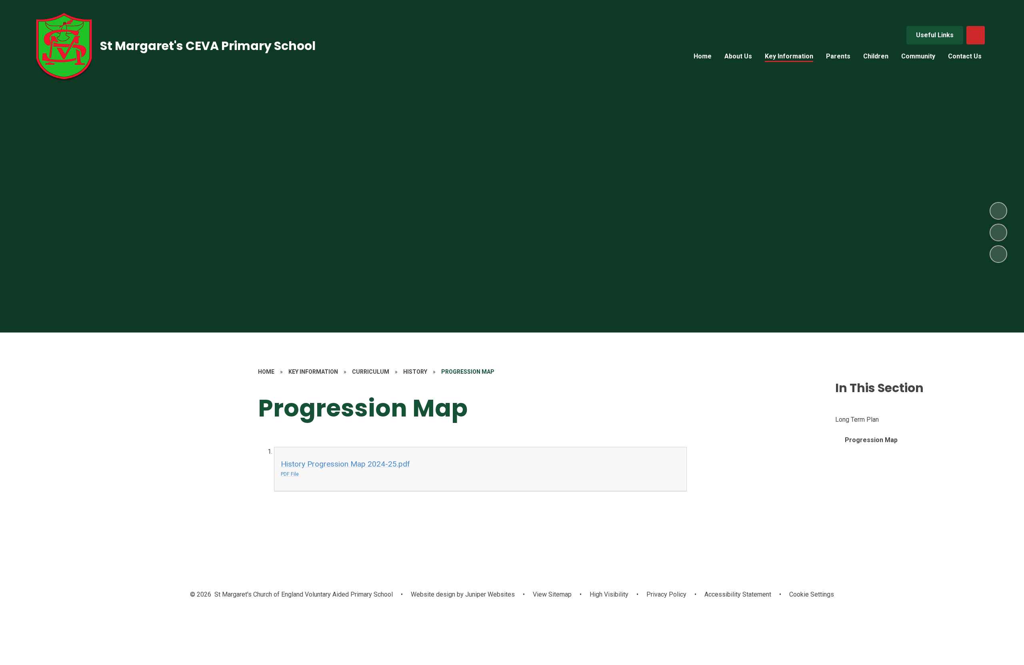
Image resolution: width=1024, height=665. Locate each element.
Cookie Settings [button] (811, 594)
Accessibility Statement (737, 594)
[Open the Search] (975, 35)
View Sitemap (552, 594)
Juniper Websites (489, 594)
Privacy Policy (666, 594)
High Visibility (609, 594)
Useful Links (935, 35)
